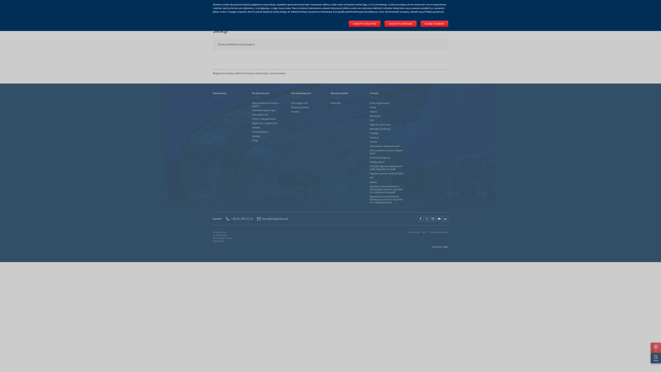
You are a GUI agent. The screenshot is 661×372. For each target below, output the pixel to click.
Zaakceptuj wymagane (400, 23)
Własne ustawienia (434, 23)
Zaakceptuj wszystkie (364, 23)
